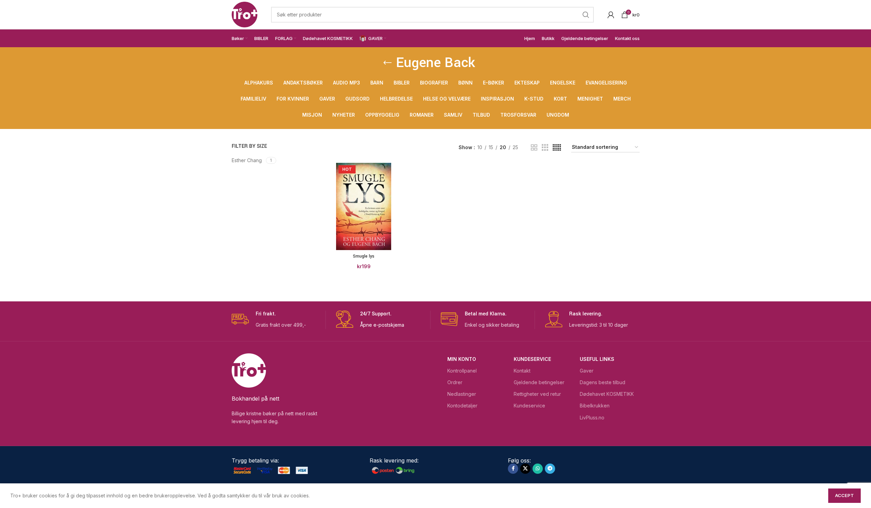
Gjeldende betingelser (539, 382)
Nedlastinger (461, 394)
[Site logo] (244, 14)
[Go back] (387, 63)
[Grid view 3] (545, 147)
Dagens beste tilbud (602, 382)
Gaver (586, 371)
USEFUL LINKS (597, 359)
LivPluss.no (592, 417)
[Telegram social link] (550, 469)
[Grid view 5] (557, 147)
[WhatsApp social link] (538, 469)
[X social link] (525, 469)
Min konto (461, 359)
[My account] (611, 15)
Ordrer (454, 382)
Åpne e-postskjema (382, 325)
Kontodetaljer (462, 405)
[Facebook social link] (513, 469)
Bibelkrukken (595, 405)
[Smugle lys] (363, 206)
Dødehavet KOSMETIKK (607, 394)
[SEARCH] (586, 15)
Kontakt (522, 371)
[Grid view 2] (534, 147)
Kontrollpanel (462, 371)
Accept (844, 495)
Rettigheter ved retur (537, 394)
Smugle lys (363, 256)
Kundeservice (532, 359)
